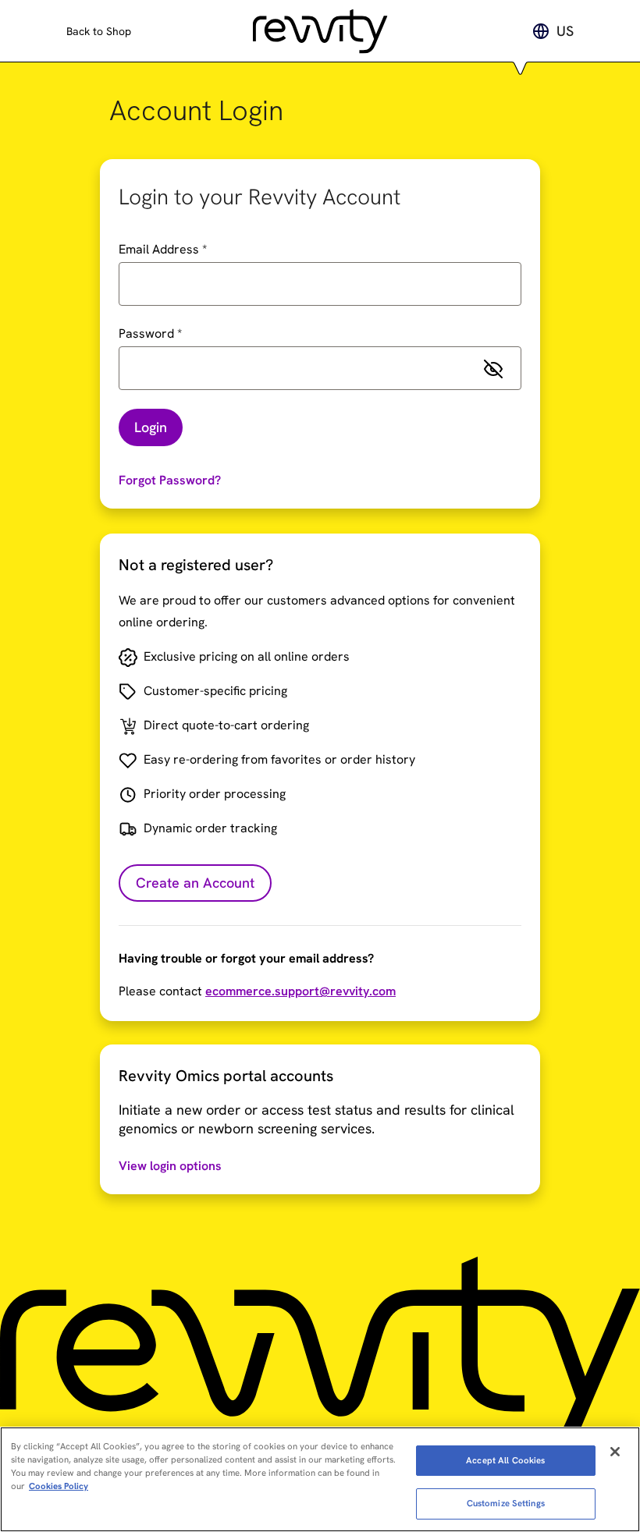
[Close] (615, 1451)
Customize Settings (506, 1503)
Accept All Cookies (505, 1460)
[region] (320, 1479)
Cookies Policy (58, 1486)
